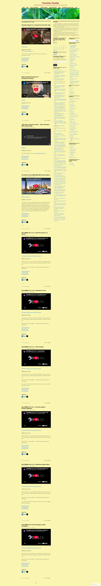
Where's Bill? (72, 107)
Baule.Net (71, 61)
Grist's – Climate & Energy (73, 116)
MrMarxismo (24, 147)
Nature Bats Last (72, 135)
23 (63, 48)
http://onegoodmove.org (29, 51)
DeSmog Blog (72, 154)
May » (56, 50)
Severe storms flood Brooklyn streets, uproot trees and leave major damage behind (59, 114)
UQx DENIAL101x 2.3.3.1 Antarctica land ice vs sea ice (35, 233)
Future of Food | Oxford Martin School (59, 158)
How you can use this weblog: (74, 70)
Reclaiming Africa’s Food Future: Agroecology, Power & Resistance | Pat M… (59, 214)
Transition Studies (50, 2)
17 (65, 47)
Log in (71, 89)
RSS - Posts (71, 163)
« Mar (54, 50)
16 (63, 47)
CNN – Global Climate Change (74, 124)
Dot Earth (71, 110)
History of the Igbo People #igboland (59, 200)
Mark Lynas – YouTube (73, 132)
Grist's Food (71, 117)
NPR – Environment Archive (74, 134)
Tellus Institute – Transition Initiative (59, 125)
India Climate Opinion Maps (58, 82)
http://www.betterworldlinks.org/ (40, 153)
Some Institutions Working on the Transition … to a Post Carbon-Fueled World (74, 82)
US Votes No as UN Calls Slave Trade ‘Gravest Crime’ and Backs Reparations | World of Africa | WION (59, 145)
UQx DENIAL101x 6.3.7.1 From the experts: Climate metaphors (33, 407)
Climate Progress (72, 113)
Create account (72, 87)
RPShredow (23, 100)
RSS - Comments (72, 164)
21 (59, 48)
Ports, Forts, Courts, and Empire (58, 130)
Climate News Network (73, 157)
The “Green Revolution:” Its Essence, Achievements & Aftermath (74, 51)
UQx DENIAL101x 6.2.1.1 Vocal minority (33, 347)
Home (23, 7)
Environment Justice (25, 60)
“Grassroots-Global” (57, 81)
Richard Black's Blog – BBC (74, 114)
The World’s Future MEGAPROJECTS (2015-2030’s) (36, 175)
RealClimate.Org (72, 119)
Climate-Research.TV (73, 105)
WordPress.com (72, 94)
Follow (55, 65)
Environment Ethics (25, 59)
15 (61, 47)
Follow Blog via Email (58, 56)
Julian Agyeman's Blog (73, 108)
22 (61, 48)
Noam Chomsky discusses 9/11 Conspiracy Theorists (30, 77)
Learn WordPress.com (73, 101)
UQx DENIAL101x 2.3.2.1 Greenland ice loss (34, 290)
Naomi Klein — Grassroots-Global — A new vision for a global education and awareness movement (60, 107)
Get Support (71, 104)
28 (59, 49)
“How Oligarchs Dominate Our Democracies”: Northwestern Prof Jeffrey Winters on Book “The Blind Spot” (60, 121)
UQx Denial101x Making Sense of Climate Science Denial (31, 255)
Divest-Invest (72, 67)
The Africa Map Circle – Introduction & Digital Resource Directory (73, 46)
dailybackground (24, 46)
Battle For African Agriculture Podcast (59, 198)
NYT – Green (72, 102)
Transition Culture (72, 125)
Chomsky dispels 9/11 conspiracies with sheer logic (36, 25)
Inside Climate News (73, 127)
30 (63, 49)
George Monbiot (72, 111)
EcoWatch (71, 141)
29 (61, 49)
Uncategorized (27, 72)
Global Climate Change (25, 58)
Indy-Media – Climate (73, 122)
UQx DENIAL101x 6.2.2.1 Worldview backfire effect (36, 464)
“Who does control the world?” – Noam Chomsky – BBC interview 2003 (36, 125)
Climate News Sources (73, 63)
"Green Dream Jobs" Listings (74, 131)
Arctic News (71, 156)
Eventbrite (55, 70)
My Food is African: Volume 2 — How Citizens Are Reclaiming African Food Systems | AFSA (59, 187)
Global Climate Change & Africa (74, 48)
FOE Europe (71, 137)
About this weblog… (73, 68)
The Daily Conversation (25, 196)
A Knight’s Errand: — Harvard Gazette (59, 135)
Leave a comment (32, 26)
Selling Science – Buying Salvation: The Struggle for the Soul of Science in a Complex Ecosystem (59, 103)
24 (65, 48)
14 (59, 47)
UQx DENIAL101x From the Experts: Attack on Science (33, 525)
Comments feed (72, 92)
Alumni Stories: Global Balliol (58, 128)
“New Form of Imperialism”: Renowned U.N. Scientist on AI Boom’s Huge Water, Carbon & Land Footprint (60, 161)
